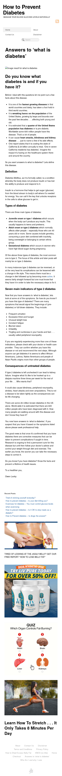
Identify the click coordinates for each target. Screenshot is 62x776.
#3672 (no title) (41, 752)
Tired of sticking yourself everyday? (20, 497)
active (49, 276)
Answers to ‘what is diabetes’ (37, 756)
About (35, 29)
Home (7, 29)
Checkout (17, 756)
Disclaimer (37, 34)
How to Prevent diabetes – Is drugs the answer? (26, 515)
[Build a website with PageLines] (31, 770)
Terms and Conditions (23, 749)
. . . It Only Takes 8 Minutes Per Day (30, 728)
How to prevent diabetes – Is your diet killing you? (27, 500)
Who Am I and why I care (31, 760)
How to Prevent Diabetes (22, 9)
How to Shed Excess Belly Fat (18, 752)
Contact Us (9, 34)
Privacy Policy (42, 749)
